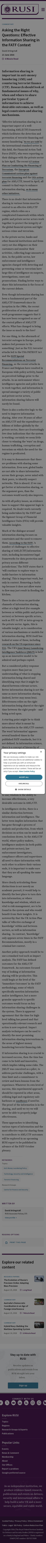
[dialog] (23, 771)
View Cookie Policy (27, 771)
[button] (23, 789)
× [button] (41, 752)
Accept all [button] (24, 777)
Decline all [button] (24, 784)
